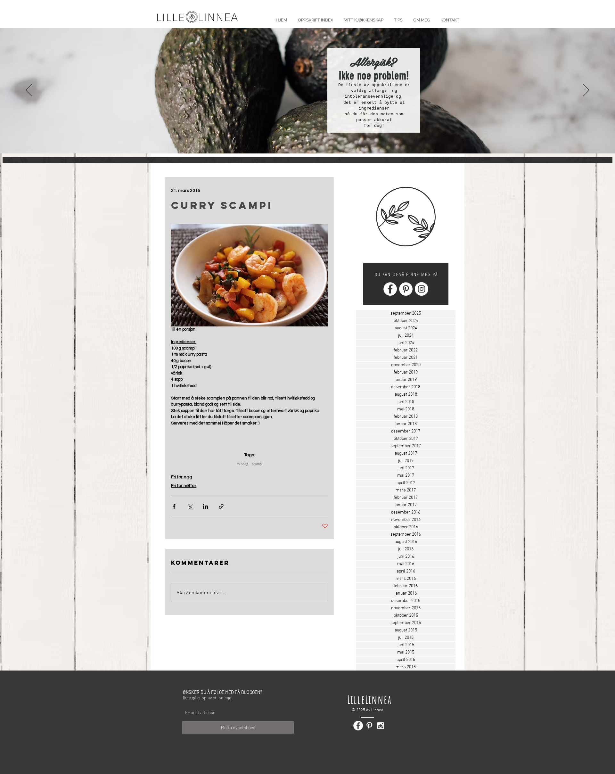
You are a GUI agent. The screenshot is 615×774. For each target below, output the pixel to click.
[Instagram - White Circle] (421, 289)
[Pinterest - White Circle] (406, 289)
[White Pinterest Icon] (369, 725)
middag (242, 464)
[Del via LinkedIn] (205, 506)
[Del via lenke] (221, 506)
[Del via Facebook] (174, 506)
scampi (257, 464)
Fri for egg (181, 477)
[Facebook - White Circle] (390, 289)
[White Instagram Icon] (380, 725)
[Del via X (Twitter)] (190, 506)
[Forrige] (29, 90)
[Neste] (586, 90)
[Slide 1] (302, 141)
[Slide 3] (313, 141)
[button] (398, 17)
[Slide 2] (307, 141)
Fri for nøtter (183, 485)
